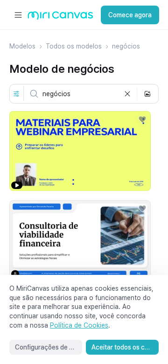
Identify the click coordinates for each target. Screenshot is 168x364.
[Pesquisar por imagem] (147, 93)
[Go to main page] (60, 17)
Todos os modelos (74, 46)
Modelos (22, 46)
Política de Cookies (79, 325)
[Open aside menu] (18, 15)
